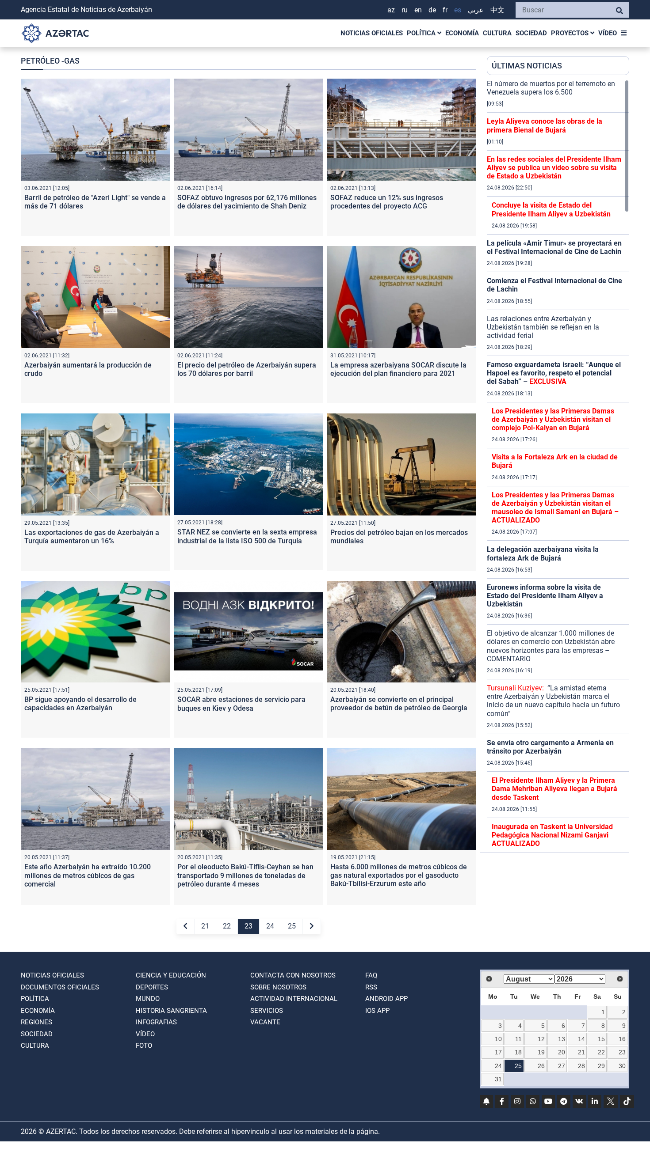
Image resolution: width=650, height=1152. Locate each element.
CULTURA (497, 33)
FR (445, 10)
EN (418, 10)
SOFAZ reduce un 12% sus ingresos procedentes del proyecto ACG (386, 201)
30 (622, 1065)
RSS (371, 987)
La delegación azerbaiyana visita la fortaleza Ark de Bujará (543, 553)
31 (498, 1079)
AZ (391, 10)
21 (205, 926)
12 (541, 1038)
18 (518, 1052)
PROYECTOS (570, 33)
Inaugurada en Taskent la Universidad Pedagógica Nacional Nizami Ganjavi (552, 835)
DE (432, 10)
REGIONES (36, 1022)
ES (457, 10)
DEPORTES (152, 987)
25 (292, 926)
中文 (497, 10)
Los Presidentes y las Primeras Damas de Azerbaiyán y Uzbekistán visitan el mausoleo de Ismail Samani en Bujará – (555, 508)
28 (581, 1065)
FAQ (371, 975)
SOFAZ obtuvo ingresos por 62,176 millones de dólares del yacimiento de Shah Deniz (247, 201)
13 (561, 1038)
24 (270, 926)
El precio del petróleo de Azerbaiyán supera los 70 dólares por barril (246, 369)
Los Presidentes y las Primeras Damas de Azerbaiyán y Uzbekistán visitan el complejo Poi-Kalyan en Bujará (553, 419)
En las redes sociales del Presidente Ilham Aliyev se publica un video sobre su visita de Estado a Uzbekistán (554, 167)
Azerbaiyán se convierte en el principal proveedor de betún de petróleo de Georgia (398, 703)
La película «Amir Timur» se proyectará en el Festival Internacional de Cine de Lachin (554, 247)
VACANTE (265, 1022)
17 (498, 1052)
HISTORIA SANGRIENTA (171, 1011)
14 (581, 1038)
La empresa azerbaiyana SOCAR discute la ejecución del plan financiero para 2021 (398, 369)
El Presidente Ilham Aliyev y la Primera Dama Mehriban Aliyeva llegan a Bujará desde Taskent (554, 788)
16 (622, 1038)
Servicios (266, 1011)
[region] (558, 466)
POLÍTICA (422, 33)
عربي (476, 10)
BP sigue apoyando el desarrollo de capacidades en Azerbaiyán (80, 703)
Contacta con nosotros (293, 975)
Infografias (156, 1022)
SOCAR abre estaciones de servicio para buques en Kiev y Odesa (241, 703)
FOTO (144, 1046)
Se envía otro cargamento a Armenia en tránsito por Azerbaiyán (550, 747)
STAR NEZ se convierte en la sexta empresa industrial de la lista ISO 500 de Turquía (247, 536)
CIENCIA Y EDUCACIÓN (171, 975)
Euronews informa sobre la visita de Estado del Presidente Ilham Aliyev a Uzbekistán (545, 595)
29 (601, 1065)
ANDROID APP (386, 999)
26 (541, 1065)
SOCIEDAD (531, 33)
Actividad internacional (293, 999)
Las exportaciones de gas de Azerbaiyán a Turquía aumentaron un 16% (91, 536)
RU (404, 10)
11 (518, 1038)
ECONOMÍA (462, 33)
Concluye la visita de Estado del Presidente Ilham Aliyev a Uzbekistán (551, 209)
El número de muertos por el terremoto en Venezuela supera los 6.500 (551, 88)
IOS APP (377, 1011)
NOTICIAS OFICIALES (371, 33)
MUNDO (148, 999)
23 (248, 926)
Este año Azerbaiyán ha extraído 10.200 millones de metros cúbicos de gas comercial (87, 875)
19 (541, 1052)
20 (561, 1052)
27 (561, 1065)
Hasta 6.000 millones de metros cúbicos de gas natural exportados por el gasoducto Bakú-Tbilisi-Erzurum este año (398, 875)
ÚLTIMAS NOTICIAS (527, 65)
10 (498, 1038)
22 (227, 926)
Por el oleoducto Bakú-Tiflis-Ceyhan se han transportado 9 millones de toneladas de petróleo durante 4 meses (245, 875)
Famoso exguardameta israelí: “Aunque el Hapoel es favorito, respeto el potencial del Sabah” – (554, 373)
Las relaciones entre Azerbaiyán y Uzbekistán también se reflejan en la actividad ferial (543, 327)
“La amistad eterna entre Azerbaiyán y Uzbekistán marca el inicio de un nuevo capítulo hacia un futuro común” (553, 701)
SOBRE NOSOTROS (278, 987)
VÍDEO (607, 33)
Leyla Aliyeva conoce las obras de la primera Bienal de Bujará (544, 125)
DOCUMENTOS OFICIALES (60, 987)
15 (601, 1038)
